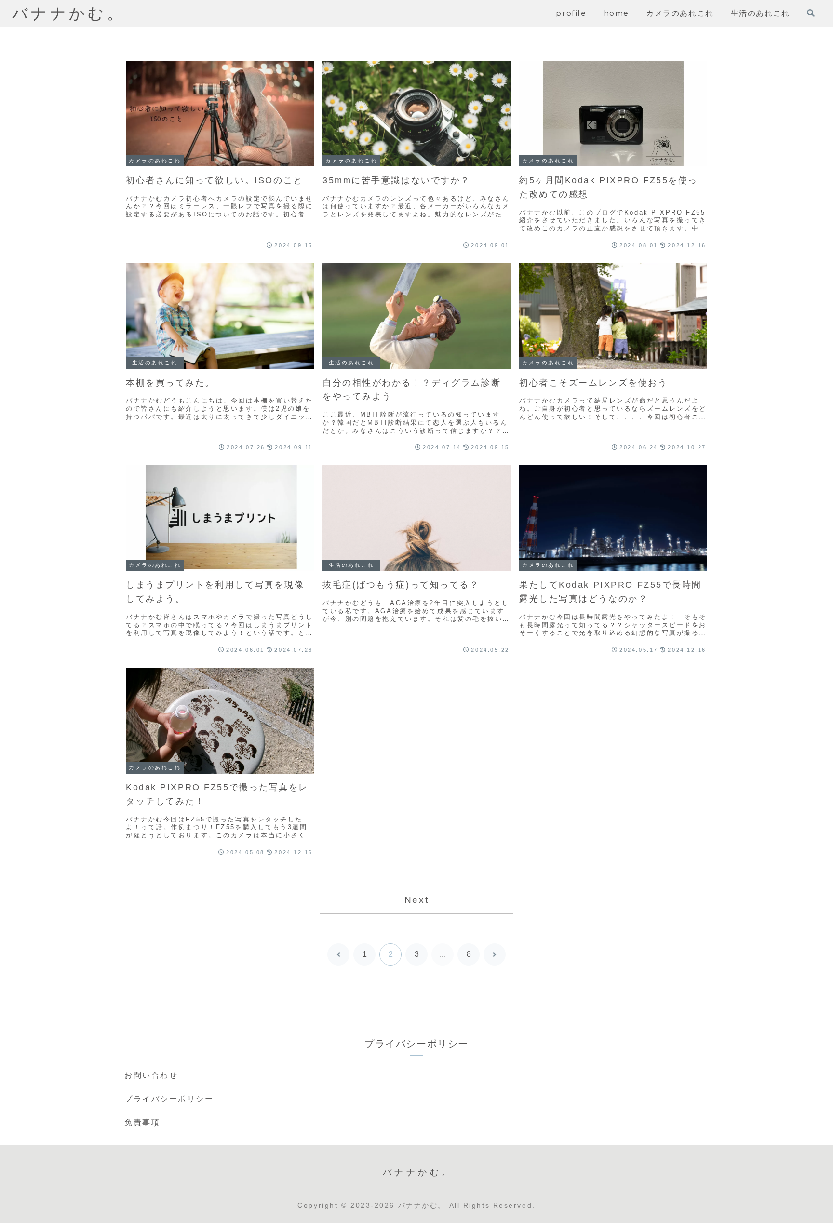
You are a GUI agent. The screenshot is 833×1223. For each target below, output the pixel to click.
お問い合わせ (151, 1075)
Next (416, 900)
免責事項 (142, 1122)
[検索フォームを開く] (811, 13)
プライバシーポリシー (169, 1099)
